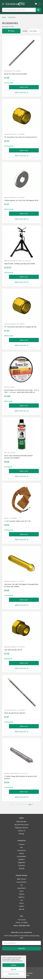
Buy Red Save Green (21, 825)
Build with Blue (21, 822)
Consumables (21, 856)
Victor (22, 891)
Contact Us (21, 831)
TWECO (21, 894)
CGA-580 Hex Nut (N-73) (13, 650)
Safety (21, 853)
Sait (21, 900)
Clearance (21, 865)
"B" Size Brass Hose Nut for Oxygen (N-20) (20, 327)
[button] (11, 31)
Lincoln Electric (21, 882)
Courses (21, 844)
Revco (21, 903)
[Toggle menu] (3, 4)
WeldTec (21, 897)
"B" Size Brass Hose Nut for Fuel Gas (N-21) (20, 137)
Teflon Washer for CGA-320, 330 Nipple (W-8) (21, 200)
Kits (21, 847)
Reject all (13, 969)
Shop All (21, 868)
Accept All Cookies (13, 974)
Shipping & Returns (21, 828)
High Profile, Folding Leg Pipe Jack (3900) (19, 264)
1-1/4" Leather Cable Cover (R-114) (17, 521)
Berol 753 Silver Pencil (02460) (15, 74)
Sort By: (25, 31)
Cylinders (21, 859)
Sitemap (21, 834)
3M (21, 885)
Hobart (21, 906)
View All (21, 909)
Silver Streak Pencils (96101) (14, 713)
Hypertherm (21, 888)
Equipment (21, 862)
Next (30, 804)
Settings (13, 965)
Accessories (21, 850)
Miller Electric (21, 879)
